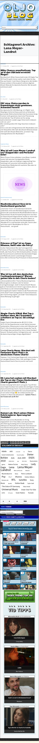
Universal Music (10, 489)
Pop (3, 476)
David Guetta (20, 455)
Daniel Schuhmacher (8, 455)
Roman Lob (5, 480)
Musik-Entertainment (6, 197)
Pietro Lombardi (26, 474)
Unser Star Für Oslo (28, 490)
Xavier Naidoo (20, 493)
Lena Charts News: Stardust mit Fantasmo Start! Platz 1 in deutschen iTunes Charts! (18, 352)
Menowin (27, 470)
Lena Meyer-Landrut (17, 468)
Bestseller (3, 64)
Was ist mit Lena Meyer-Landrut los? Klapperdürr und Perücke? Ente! (18, 152)
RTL (14, 479)
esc (18, 461)
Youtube (31, 493)
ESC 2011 (24, 461)
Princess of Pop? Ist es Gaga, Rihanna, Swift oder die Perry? (17, 244)
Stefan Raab (19, 483)
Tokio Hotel (26, 486)
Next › (23, 442)
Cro (24, 451)
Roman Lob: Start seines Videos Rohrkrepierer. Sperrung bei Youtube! (17, 415)
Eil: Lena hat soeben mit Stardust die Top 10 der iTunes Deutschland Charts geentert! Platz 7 (19, 380)
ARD (11, 451)
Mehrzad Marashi (18, 470)
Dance (30, 451)
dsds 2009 (22, 458)
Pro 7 (10, 477)
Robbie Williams (30, 477)
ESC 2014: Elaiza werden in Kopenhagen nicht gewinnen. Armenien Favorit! (16, 105)
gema (3, 464)
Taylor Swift (30, 483)
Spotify (10, 483)
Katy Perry (24, 464)
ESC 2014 (3, 97)
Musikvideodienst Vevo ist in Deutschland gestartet (16, 205)
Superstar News (5, 144)
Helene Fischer (13, 464)
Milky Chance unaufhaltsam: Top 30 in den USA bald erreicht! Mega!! (18, 72)
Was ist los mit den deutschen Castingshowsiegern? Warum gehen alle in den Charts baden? (18, 276)
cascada (18, 451)
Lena (11, 467)
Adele (4, 451)
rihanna (18, 476)
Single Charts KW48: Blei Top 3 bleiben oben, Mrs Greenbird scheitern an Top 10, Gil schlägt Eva (17, 316)
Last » (28, 442)
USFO (3, 493)
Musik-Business (5, 267)
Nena (16, 474)
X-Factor (10, 493)
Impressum (11, 512)
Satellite (23, 479)
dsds (13, 458)
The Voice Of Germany (11, 486)
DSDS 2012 (11, 461)
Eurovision (33, 461)
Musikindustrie (7, 474)
